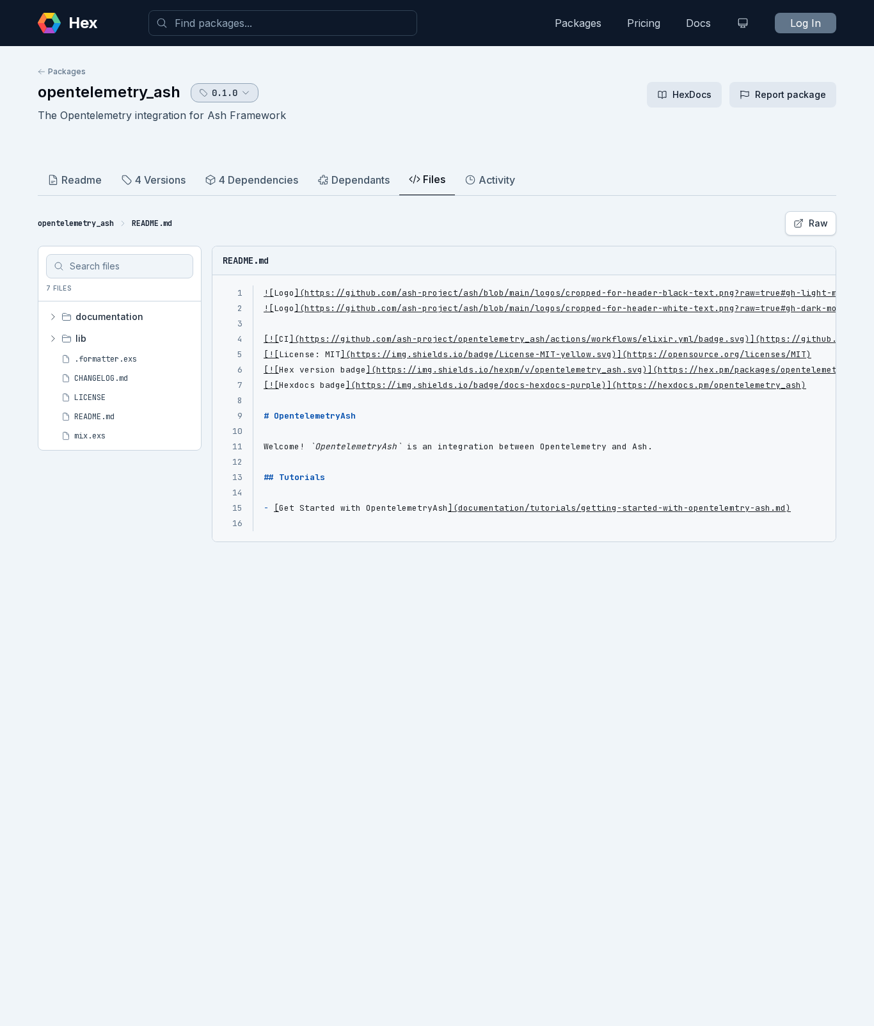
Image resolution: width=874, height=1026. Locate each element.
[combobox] (282, 23)
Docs (698, 23)
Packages (578, 23)
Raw (818, 223)
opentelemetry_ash (109, 92)
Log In (805, 23)
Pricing (643, 23)
